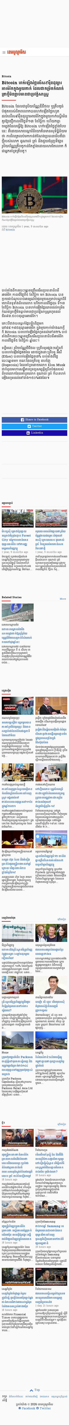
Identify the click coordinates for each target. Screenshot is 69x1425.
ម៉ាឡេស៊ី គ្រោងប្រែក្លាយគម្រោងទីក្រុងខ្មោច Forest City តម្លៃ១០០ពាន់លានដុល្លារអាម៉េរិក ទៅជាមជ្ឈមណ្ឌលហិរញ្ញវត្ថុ (16, 540)
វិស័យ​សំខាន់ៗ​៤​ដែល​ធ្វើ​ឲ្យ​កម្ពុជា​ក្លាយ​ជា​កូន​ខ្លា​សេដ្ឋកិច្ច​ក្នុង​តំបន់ (49, 1061)
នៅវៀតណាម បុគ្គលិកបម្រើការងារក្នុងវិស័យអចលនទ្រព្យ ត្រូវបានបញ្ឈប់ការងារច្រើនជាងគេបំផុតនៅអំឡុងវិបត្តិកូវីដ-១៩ (49, 797)
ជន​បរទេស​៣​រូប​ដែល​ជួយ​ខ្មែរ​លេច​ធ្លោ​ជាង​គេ (49, 951)
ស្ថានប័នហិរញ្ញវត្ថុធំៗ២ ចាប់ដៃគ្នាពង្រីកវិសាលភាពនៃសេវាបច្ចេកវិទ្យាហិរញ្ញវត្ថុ (50, 860)
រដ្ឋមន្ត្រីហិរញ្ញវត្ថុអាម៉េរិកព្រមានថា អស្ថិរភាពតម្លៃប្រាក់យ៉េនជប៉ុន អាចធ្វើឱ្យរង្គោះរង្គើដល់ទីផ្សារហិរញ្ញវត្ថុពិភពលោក (17, 1233)
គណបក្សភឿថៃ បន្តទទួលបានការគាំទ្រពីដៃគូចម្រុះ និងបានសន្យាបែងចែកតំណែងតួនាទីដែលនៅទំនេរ (16, 729)
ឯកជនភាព (44, 1396)
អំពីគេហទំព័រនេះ (16, 1396)
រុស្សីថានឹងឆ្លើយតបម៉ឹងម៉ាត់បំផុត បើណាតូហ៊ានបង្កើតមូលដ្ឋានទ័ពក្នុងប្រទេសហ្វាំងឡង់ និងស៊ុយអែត (51, 736)
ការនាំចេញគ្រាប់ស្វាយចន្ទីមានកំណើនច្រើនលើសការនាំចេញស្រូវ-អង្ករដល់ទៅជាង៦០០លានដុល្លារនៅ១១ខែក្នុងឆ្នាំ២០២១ (17, 797)
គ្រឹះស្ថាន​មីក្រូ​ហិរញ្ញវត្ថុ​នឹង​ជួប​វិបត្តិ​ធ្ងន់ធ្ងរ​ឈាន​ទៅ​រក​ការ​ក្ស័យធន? (16, 1006)
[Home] (17, 53)
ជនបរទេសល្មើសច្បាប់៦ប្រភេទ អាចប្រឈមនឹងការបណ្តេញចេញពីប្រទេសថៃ (50, 1298)
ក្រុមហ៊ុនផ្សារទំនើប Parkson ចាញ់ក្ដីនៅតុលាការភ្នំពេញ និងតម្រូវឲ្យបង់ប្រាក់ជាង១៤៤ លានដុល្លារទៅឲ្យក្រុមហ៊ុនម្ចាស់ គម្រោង (17, 1065)
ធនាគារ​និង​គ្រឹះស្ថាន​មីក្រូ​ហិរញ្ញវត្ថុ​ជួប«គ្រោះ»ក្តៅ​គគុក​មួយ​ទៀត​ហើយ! (17, 954)
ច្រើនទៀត (62, 919)
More (63, 599)
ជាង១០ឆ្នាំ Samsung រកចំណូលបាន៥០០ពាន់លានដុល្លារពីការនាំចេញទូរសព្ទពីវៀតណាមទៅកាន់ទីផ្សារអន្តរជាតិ (49, 1235)
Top (37, 1390)
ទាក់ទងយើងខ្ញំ (31, 1396)
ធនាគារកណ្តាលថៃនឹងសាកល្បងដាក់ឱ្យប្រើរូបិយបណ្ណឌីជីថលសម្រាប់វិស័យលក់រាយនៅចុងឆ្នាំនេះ (17, 636)
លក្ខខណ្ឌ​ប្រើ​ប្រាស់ (59, 1396)
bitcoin (10, 230)
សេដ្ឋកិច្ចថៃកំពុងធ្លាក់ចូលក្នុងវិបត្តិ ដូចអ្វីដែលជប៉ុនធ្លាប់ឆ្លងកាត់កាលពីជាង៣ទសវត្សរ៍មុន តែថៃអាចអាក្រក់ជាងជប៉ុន (17, 1300)
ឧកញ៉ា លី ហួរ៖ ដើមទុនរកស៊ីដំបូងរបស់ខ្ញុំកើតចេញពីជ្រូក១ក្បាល (49, 1006)
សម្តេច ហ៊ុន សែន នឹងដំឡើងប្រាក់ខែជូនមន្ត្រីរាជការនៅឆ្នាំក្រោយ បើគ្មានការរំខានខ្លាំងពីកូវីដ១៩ (16, 866)
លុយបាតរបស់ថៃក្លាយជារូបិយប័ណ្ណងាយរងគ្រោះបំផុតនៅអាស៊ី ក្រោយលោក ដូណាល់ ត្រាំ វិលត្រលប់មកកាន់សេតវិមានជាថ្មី (50, 540)
